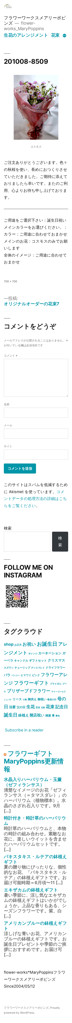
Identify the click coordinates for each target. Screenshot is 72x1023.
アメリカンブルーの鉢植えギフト (35, 925)
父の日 (21, 707)
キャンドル (21, 660)
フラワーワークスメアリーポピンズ (26, 1007)
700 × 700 (10, 281)
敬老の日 (51, 699)
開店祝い (37, 715)
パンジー (15, 675)
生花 (30, 706)
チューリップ (22, 667)
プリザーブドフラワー (28, 690)
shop (8, 644)
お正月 (18, 644)
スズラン (9, 667)
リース (17, 699)
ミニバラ (8, 700)
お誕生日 (47, 644)
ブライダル (55, 683)
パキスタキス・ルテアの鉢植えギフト (35, 859)
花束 (55, 35)
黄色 (58, 715)
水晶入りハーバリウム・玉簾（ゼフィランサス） (33, 782)
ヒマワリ (26, 675)
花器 (43, 707)
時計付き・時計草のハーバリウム (35, 820)
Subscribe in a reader (24, 730)
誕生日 (10, 715)
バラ (7, 675)
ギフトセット (38, 660)
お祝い (29, 644)
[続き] (64, 36)
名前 (6, 404)
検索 (8, 528)
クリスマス (56, 660)
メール (8, 425)
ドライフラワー (55, 667)
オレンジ (32, 653)
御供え (32, 699)
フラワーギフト (31, 683)
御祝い (42, 699)
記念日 (61, 706)
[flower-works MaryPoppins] (17, 608)
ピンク (36, 675)
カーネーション (50, 653)
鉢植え (23, 715)
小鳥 (25, 699)
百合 (38, 707)
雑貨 (48, 715)
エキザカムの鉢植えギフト (31, 889)
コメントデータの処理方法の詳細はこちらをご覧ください (35, 498)
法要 (12, 707)
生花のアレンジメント (26, 35)
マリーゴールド (58, 691)
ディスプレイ (38, 667)
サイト (8, 446)
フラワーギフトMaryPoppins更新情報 (34, 761)
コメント (10, 355)
